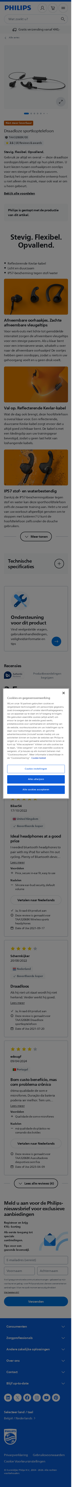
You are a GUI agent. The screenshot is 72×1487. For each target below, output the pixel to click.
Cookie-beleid (37, 760)
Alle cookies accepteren (34, 791)
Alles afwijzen (34, 781)
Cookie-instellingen (34, 771)
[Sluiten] (61, 691)
